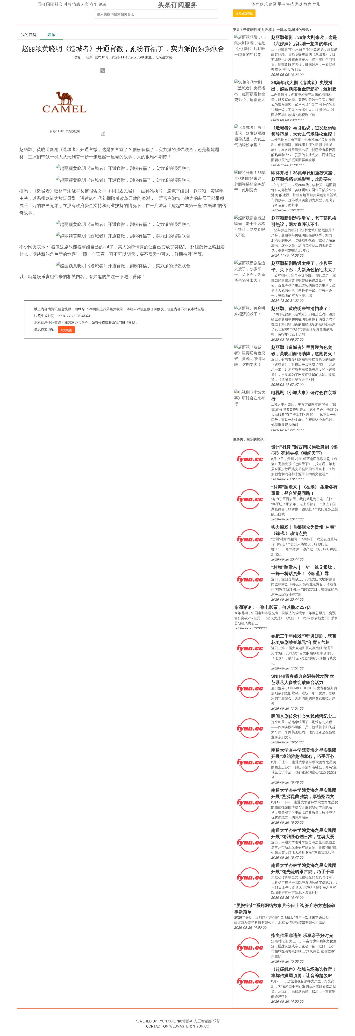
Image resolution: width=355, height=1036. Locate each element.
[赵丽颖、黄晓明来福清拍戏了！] (251, 310)
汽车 (93, 4)
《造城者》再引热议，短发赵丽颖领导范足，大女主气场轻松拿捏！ (303, 130)
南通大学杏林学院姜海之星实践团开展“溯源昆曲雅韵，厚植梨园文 (303, 793)
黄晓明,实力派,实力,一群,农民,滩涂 (273, 29)
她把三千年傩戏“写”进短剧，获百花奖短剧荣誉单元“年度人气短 (303, 639)
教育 (307, 4)
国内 (41, 4)
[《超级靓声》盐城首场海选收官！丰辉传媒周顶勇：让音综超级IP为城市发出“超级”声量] (249, 981)
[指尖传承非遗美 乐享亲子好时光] (249, 947)
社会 (59, 4)
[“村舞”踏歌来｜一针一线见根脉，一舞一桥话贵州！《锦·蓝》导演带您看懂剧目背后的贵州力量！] (249, 579)
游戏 (299, 4)
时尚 (67, 4)
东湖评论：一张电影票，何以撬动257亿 (272, 607)
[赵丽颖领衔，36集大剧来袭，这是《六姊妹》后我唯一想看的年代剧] (251, 45)
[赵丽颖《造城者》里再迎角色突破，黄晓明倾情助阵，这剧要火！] (251, 355)
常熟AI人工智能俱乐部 (201, 1021)
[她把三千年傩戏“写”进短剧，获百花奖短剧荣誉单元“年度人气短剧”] (249, 647)
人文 (85, 4)
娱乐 (264, 4)
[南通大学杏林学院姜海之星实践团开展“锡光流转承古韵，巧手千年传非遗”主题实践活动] (249, 877)
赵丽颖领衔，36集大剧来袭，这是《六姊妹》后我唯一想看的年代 (304, 40)
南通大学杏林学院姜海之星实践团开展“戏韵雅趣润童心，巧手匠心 (303, 753)
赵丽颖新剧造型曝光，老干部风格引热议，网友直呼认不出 (303, 221)
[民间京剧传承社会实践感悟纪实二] (249, 728)
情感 (76, 4)
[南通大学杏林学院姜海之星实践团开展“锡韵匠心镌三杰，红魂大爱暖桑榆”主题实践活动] (249, 842)
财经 (273, 4)
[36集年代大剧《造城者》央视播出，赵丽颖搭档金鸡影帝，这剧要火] (251, 90)
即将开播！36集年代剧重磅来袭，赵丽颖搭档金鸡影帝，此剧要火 (304, 176)
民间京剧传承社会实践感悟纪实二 (303, 716)
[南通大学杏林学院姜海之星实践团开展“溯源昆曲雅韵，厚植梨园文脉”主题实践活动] (249, 802)
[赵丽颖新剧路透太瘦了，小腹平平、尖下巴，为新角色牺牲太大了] (251, 271)
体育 (255, 4)
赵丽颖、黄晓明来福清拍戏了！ (301, 308)
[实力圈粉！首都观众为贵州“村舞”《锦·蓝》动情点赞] (249, 538)
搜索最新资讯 (244, 13)
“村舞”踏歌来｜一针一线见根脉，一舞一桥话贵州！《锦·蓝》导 (303, 570)
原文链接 (66, 330)
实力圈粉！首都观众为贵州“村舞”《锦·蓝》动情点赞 (303, 530)
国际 (50, 4)
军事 (281, 4)
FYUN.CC (165, 1021)
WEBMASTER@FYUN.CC (189, 1026)
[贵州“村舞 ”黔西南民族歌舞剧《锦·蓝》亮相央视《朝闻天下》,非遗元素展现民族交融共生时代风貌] (249, 458)
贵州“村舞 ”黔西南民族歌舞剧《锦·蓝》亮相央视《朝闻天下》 (304, 450)
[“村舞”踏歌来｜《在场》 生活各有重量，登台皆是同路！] (249, 498)
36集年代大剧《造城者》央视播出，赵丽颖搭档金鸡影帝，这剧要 (303, 85)
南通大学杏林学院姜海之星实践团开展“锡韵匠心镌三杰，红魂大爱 (303, 833)
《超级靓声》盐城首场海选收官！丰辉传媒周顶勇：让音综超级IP (303, 972)
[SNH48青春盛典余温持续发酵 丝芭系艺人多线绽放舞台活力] (249, 688)
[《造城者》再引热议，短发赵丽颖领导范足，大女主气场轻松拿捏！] (251, 135)
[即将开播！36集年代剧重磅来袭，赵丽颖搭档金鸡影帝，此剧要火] (251, 180)
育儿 (316, 4)
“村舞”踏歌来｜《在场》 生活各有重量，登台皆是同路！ (304, 490)
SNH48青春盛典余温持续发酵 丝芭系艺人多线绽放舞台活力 (302, 679)
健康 (102, 4)
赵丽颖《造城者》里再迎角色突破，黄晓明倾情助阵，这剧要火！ (303, 350)
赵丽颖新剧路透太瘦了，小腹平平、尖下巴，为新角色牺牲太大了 (303, 266)
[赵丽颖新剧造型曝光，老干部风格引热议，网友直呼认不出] (251, 226)
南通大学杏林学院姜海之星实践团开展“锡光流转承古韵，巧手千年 (303, 868)
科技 (290, 4)
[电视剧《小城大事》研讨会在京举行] (251, 397)
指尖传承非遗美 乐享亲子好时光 (302, 935)
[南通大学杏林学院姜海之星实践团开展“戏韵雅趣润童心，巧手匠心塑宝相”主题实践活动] (249, 761)
